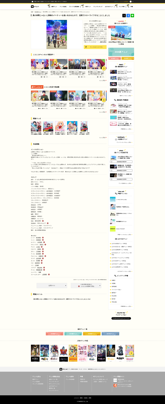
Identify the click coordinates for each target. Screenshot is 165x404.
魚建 (40, 272)
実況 (56, 1)
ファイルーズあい (116, 289)
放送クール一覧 (53, 379)
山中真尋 (38, 258)
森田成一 (114, 292)
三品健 (37, 265)
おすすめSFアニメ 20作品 (119, 260)
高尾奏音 (38, 240)
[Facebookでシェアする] (128, 15)
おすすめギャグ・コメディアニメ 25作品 (121, 253)
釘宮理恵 (38, 253)
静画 (38, 1)
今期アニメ (88, 6)
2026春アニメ (54, 333)
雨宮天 (41, 244)
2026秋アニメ (92, 333)
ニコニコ (76, 398)
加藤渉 (113, 280)
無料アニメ (54, 6)
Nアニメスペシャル (54, 383)
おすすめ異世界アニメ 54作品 (120, 249)
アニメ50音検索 (70, 379)
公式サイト (75, 279)
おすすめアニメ (109, 6)
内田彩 (39, 249)
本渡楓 (113, 283)
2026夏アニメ (73, 333)
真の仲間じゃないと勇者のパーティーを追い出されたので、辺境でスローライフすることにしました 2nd (62, 299)
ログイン (116, 1)
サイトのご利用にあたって (100, 379)
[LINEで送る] (132, 15)
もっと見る (102, 80)
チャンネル (47, 1)
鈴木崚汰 (38, 237)
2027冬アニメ (110, 333)
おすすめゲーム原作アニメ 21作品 (121, 264)
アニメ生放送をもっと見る (125, 183)
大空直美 (39, 242)
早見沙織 (114, 302)
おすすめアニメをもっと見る (124, 271)
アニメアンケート (54, 390)
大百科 (52, 1)
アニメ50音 (122, 6)
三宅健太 (38, 251)
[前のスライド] (34, 68)
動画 (35, 1)
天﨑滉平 (41, 256)
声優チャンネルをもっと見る (124, 234)
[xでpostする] (124, 15)
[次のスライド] (104, 68)
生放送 (42, 1)
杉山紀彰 (114, 295)
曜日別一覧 (52, 388)
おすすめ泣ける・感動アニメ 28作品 (122, 246)
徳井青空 (37, 263)
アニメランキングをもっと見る (124, 142)
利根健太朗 (39, 270)
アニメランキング (97, 6)
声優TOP (82, 379)
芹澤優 (38, 260)
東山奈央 (39, 267)
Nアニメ (60, 1)
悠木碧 (113, 299)
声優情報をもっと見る (126, 129)
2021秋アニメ (38, 11)
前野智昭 (114, 286)
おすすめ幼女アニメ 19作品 (119, 243)
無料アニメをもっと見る (125, 95)
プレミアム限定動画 (74, 6)
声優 (132, 6)
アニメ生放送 (63, 6)
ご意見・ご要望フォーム (99, 381)
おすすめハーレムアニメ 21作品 (120, 257)
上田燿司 (44, 274)
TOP (32, 11)
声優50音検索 (83, 381)
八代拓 (38, 247)
